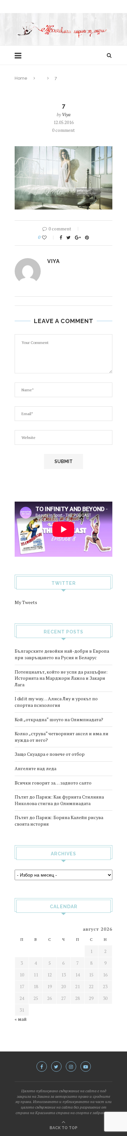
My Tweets (26, 602)
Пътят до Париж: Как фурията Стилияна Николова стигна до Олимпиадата (59, 800)
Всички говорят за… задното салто (53, 783)
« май (21, 1019)
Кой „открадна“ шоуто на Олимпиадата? (59, 719)
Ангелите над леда (35, 768)
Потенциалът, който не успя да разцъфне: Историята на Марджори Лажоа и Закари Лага (61, 678)
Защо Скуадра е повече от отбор (50, 754)
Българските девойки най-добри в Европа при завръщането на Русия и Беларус (62, 654)
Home (21, 78)
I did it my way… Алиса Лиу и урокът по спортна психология (56, 701)
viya (66, 114)
